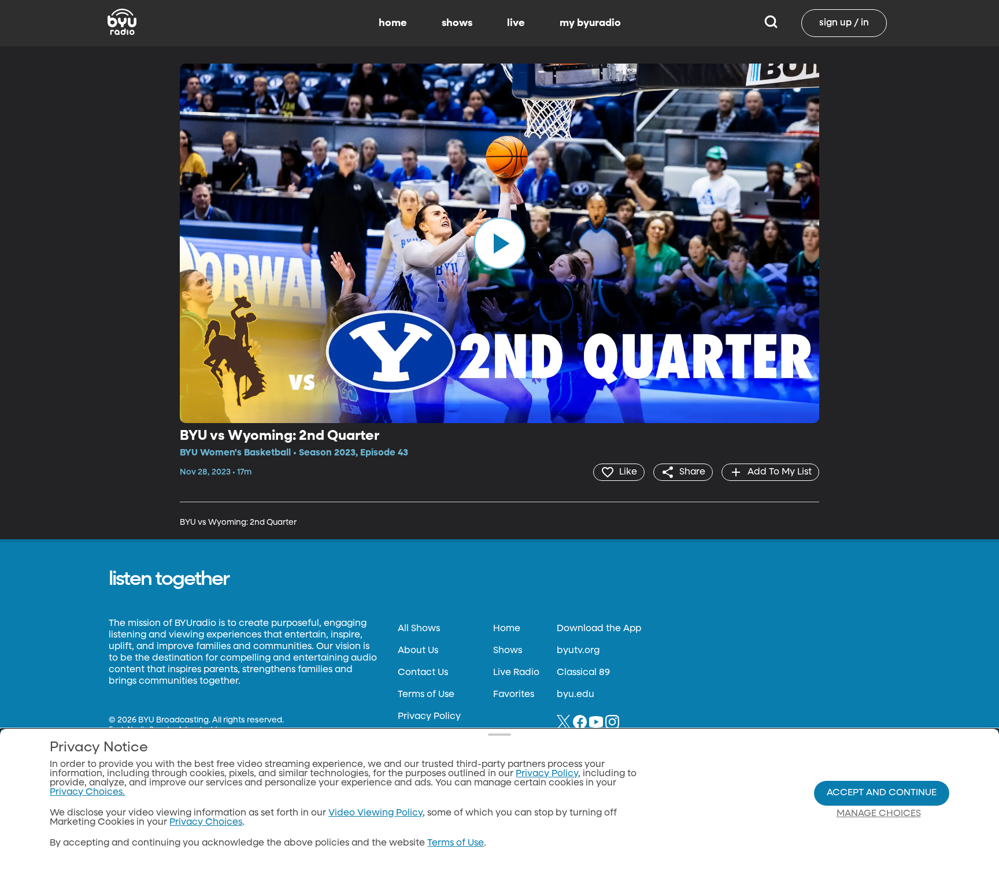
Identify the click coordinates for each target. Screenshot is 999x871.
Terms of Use (426, 694)
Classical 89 (583, 672)
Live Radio (516, 672)
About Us (418, 650)
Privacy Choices (205, 822)
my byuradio (590, 23)
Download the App (599, 628)
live (516, 23)
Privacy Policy (429, 716)
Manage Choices (879, 813)
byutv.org (578, 650)
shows (457, 23)
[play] (499, 243)
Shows (507, 650)
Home (506, 628)
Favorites (513, 694)
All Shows (419, 628)
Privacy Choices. (87, 792)
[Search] (771, 23)
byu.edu (575, 694)
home (393, 23)
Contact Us (423, 672)
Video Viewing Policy (375, 813)
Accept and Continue (882, 793)
